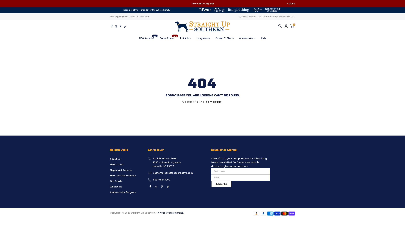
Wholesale (116, 186)
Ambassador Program (123, 192)
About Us (115, 159)
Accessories (246, 38)
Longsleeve (203, 38)
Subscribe (221, 184)
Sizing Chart (117, 164)
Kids (263, 38)
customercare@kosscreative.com (278, 16)
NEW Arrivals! (147, 37)
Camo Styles (168, 37)
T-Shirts (184, 38)
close (292, 3)
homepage (214, 101)
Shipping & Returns (121, 170)
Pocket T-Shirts (224, 38)
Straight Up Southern (143, 212)
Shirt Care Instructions (123, 175)
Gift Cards (116, 181)
